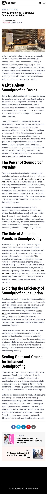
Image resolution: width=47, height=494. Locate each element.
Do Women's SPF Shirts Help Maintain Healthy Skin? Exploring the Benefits (29, 440)
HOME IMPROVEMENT (10, 9)
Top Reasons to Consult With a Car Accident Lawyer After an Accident (18, 455)
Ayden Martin (10, 21)
